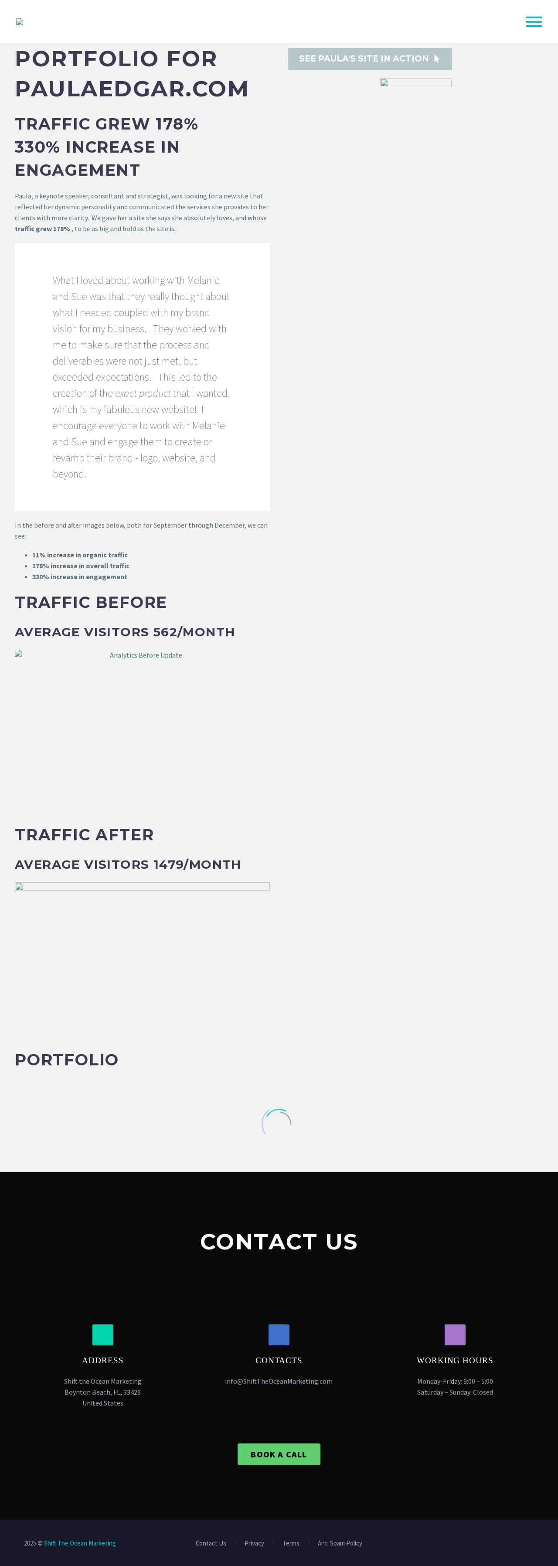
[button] (102, 1334)
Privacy (254, 1543)
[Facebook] (508, 1544)
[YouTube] (531, 1544)
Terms (290, 1543)
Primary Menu (534, 21)
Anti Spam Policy (340, 1543)
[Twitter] (520, 1544)
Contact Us (211, 1543)
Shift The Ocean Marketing (80, 1543)
